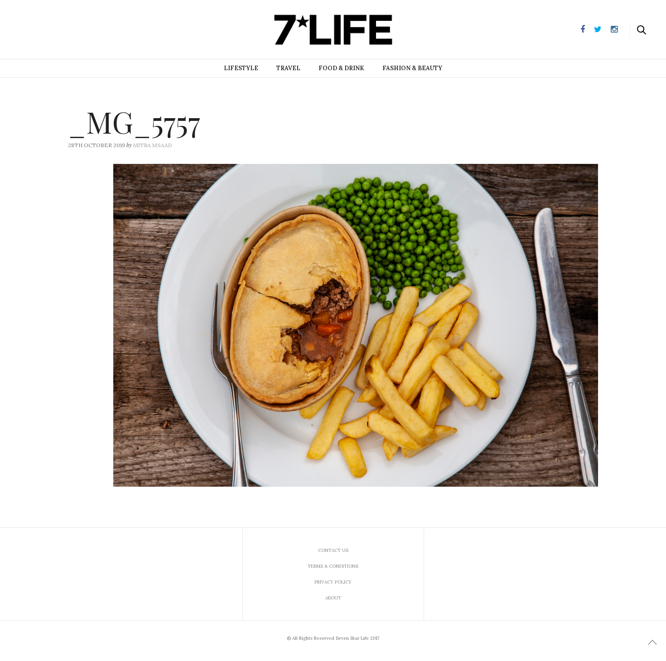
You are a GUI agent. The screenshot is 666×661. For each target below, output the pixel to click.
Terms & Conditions (333, 566)
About (333, 598)
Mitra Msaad (152, 145)
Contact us (333, 550)
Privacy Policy (333, 582)
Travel (288, 68)
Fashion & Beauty (412, 68)
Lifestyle (241, 68)
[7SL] (53, 28)
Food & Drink (341, 68)
